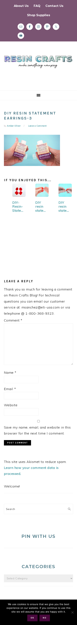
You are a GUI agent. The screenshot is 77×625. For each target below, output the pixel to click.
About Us (21, 6)
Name (10, 372)
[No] (72, 612)
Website (11, 405)
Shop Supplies (38, 15)
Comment (13, 320)
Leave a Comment (37, 126)
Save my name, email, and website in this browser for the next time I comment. (37, 430)
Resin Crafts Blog (38, 69)
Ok (32, 618)
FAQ (37, 6)
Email (10, 389)
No (45, 618)
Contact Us (54, 6)
